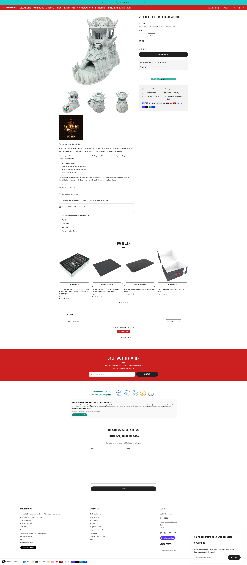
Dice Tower (65, 223)
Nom (92, 448)
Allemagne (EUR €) (213, 8)
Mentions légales (26, 536)
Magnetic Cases (69, 8)
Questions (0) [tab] (77, 321)
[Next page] (188, 265)
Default (143, 35)
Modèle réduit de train (116, 8)
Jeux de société (38, 8)
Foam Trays (102, 8)
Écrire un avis (123, 331)
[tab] (119, 302)
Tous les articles (25, 520)
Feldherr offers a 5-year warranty (31, 517)
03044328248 (164, 518)
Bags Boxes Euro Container (86, 8)
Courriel (127, 448)
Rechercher (24, 530)
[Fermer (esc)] (241, 534)
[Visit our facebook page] (160, 532)
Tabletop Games (25, 8)
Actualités (23, 527)
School (59, 8)
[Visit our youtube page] (174, 532)
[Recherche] (234, 8)
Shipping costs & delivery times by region (154, 67)
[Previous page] (59, 265)
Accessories (50, 8)
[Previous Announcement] (102, 2)
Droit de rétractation (27, 542)
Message (94, 457)
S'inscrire (234, 557)
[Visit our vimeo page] (170, 532)
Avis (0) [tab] (68, 321)
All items (65, 227)
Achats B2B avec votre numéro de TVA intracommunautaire (40, 514)
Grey (151, 35)
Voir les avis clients (79, 414)
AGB (21, 539)
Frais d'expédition (153, 26)
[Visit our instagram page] (165, 532)
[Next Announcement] (144, 2)
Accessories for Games (69, 231)
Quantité (141, 41)
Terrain (64, 220)
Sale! (129, 8)
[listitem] (123, 2)
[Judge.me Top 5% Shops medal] (151, 393)
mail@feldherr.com (166, 514)
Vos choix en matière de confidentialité (33, 533)
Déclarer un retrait (28, 547)
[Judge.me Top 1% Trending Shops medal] (143, 393)
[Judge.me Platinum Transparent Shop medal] (135, 393)
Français (225, 8)
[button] (3, 561)
